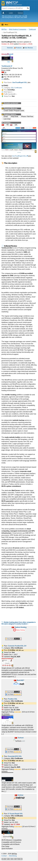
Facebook (3, 859)
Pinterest (14, 859)
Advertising (13, 856)
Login (11, 13)
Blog (10, 859)
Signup (20, 13)
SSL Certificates (16, 88)
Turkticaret (32, 29)
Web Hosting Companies (17, 29)
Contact (4, 856)
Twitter (7, 859)
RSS (21, 859)
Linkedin (17, 859)
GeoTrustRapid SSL (19, 156)
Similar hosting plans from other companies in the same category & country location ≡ (18, 623)
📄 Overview (9, 47)
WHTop (4, 29)
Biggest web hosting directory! (14, 5)
